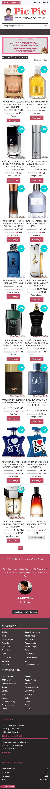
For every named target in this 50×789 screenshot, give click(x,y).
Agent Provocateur (32, 632)
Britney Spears (31, 657)
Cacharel (5, 664)
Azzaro (5, 687)
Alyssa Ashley (7, 639)
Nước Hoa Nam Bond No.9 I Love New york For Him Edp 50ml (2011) (36, 464)
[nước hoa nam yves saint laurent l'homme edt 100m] (13, 502)
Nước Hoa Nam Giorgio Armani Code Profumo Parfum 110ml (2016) (13, 223)
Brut (3, 694)
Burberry (5, 661)
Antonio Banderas (9, 684)
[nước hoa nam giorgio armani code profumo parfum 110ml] (13, 201)
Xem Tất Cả (17, 612)
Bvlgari (28, 661)
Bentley (5, 691)
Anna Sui (5, 643)
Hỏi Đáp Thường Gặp (11, 729)
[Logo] (25, 20)
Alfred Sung (30, 636)
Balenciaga (6, 650)
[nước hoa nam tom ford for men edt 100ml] (36, 82)
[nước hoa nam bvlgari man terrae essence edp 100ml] (13, 82)
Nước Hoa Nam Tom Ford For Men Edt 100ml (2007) (36, 103)
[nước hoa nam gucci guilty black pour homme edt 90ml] (13, 320)
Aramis (28, 684)
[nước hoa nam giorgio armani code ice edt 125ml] (36, 141)
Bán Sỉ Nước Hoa (9, 748)
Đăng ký (45, 2)
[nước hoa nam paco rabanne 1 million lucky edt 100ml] (36, 261)
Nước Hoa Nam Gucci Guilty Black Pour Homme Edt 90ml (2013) (13, 342)
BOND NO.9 (29, 654)
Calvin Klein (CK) (8, 702)
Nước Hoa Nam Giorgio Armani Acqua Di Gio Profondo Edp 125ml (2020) (36, 404)
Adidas (5, 632)
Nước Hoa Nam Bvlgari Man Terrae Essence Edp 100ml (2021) (13, 104)
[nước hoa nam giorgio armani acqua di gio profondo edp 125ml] (36, 380)
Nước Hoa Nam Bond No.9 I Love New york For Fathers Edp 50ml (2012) (13, 464)
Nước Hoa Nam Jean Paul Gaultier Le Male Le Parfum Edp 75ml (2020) (36, 342)
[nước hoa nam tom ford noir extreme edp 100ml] (13, 380)
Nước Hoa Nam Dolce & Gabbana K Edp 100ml (13, 282)
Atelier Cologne (31, 647)
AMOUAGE (29, 639)
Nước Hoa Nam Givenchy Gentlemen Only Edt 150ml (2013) (37, 223)
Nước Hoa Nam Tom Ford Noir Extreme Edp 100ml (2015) (13, 402)
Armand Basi (7, 647)
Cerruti (4, 709)
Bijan (4, 654)
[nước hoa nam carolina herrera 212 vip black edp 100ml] (13, 141)
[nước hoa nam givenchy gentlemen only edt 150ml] (36, 201)
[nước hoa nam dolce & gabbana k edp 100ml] (13, 261)
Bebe (27, 650)
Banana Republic (32, 687)
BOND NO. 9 (29, 691)
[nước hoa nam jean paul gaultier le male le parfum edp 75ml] (36, 320)
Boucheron (6, 657)
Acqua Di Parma (8, 677)
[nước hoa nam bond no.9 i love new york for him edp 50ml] (36, 442)
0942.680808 (9, 786)
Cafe (27, 698)
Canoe (27, 702)
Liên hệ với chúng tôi (10, 732)
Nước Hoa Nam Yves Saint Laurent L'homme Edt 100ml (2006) (13, 524)
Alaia (4, 636)
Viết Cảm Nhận (31, 612)
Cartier (28, 705)
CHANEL (28, 709)
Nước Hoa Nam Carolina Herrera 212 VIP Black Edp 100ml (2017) (13, 164)
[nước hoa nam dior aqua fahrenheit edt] (36, 502)
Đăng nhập (37, 2)
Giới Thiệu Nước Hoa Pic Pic (13, 726)
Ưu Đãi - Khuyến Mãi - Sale (13, 745)
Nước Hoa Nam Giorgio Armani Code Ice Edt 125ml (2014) (36, 164)
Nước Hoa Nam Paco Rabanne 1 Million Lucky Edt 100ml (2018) (36, 283)
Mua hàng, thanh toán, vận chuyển (15, 742)
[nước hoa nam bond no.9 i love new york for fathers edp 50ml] (13, 442)
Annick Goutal (30, 643)
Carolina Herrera (31, 664)
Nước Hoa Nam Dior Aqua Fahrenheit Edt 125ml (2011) (36, 524)
